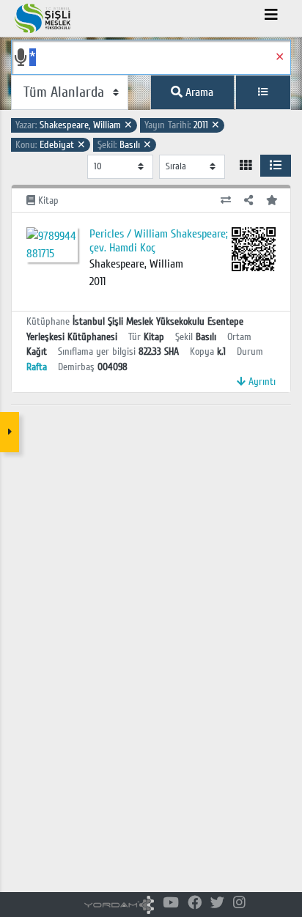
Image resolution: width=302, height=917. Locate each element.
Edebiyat (50, 145)
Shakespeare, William (74, 125)
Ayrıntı (261, 381)
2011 (182, 125)
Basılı (124, 145)
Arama (198, 92)
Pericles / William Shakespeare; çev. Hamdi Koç (158, 241)
